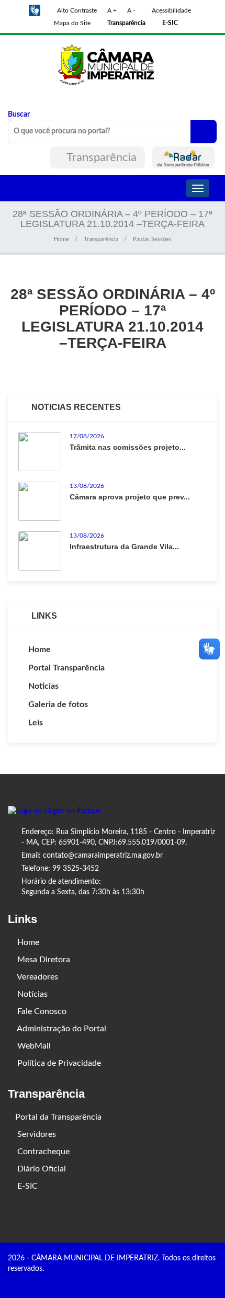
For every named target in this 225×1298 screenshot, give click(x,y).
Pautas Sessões (152, 239)
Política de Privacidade (58, 1063)
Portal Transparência (66, 668)
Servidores (35, 1134)
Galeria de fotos (58, 704)
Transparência (102, 157)
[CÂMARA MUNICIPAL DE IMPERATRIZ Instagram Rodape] (199, 1280)
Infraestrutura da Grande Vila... (124, 546)
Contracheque (42, 1151)
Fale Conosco (40, 1011)
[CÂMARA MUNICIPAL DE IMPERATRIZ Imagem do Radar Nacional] (183, 157)
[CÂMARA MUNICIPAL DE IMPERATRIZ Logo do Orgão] (112, 63)
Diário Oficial (40, 1169)
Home (61, 239)
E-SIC (26, 1186)
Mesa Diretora (42, 959)
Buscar (19, 114)
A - (131, 10)
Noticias (43, 686)
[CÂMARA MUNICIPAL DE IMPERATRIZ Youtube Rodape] (213, 1280)
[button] (34, 10)
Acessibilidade (170, 10)
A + (112, 10)
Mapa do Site (71, 23)
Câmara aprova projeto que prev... (130, 497)
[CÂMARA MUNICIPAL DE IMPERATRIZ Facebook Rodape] (184, 1280)
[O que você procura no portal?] (203, 131)
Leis (35, 723)
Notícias (31, 994)
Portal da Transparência (58, 1117)
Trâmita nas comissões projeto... (128, 447)
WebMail (33, 1046)
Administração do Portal (60, 1028)
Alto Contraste (76, 10)
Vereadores (36, 977)
